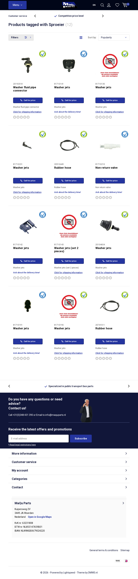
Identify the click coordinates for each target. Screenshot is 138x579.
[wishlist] (117, 5)
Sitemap (125, 550)
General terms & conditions (104, 550)
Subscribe (81, 438)
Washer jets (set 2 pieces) (66, 249)
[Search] (102, 5)
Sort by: (92, 37)
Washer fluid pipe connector (24, 89)
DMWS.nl (93, 572)
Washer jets (62, 87)
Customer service (17, 16)
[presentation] (36, 16)
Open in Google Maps (40, 517)
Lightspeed (69, 572)
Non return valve (106, 167)
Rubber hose (62, 167)
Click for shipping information (27, 112)
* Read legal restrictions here (22, 445)
